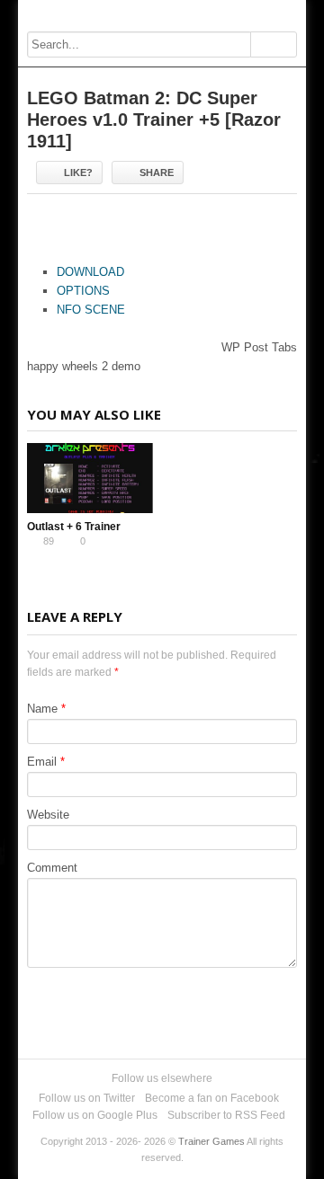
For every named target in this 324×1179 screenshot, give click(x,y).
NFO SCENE (91, 309)
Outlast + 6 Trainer (74, 526)
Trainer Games (211, 1141)
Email (42, 761)
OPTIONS (83, 290)
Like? (78, 172)
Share (157, 172)
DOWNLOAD (90, 272)
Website (48, 814)
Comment (52, 867)
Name (42, 708)
